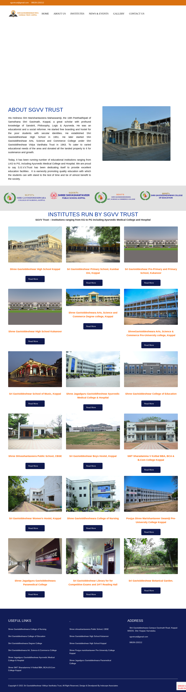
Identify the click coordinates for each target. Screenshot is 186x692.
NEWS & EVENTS (99, 13)
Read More (33, 279)
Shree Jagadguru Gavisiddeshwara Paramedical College (90, 661)
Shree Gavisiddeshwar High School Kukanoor (89, 636)
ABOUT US (60, 13)
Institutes (77, 13)
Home (45, 13)
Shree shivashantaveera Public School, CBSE (89, 629)
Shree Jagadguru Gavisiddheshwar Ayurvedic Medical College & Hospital (31, 658)
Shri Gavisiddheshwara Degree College (25, 643)
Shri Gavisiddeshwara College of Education (26, 636)
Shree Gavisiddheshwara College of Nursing (27, 629)
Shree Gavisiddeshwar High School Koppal (87, 643)
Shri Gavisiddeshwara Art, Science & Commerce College (32, 650)
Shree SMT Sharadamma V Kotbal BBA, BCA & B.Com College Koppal (31, 669)
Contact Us (136, 13)
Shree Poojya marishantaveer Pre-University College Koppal (92, 651)
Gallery (118, 13)
